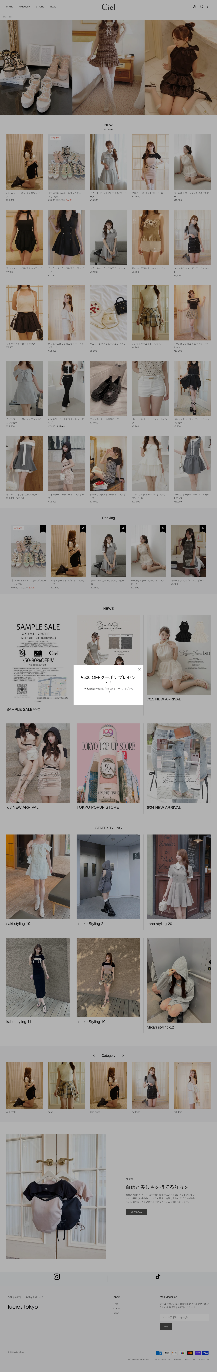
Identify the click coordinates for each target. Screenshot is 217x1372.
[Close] (139, 669)
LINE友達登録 (88, 688)
